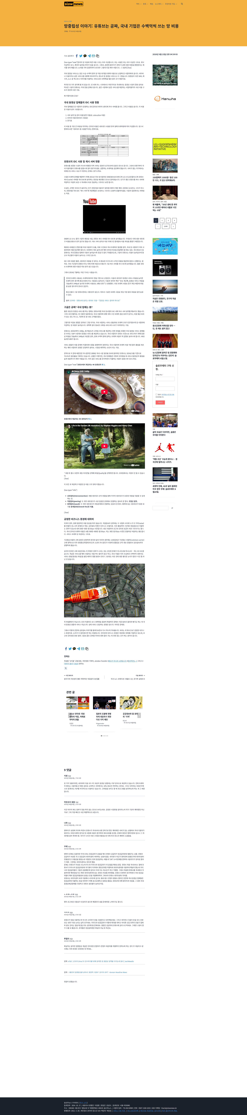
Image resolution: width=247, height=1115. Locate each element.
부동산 (154, 323)
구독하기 (160, 402)
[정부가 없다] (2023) (71, 663)
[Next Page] (173, 226)
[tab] (101, 735)
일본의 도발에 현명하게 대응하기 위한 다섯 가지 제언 (103, 716)
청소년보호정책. (133, 1111)
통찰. (154, 174)
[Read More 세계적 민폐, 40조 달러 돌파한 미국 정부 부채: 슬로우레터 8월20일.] (165, 474)
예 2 (89, 419)
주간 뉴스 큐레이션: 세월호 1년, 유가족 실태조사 (128, 677)
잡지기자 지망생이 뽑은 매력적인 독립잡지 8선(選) (81, 677)
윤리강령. (157, 1111)
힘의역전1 (131, 661)
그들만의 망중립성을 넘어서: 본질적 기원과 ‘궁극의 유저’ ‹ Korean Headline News (97, 972)
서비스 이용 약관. (119, 1111)
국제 (154, 429)
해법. (152, 4)
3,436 (165, 226)
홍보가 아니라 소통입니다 (117, 661)
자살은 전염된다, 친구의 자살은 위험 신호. (164, 300)
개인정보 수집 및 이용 (168, 394)
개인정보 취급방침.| (147, 1111)
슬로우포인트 (156, 296)
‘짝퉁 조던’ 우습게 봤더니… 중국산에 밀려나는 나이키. (165, 460)
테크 (71, 21)
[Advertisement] (165, 122)
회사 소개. (83, 1102)
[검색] (172, 508)
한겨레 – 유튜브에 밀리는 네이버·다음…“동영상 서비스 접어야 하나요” (95, 300)
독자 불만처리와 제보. (169, 1111)
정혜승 (66, 31)
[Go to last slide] (70, 715)
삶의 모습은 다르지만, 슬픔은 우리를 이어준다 (164, 433)
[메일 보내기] (93, 56)
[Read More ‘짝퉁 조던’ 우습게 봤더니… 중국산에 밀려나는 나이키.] (165, 447)
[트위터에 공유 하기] (81, 56)
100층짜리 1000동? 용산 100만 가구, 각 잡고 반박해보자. (165, 179)
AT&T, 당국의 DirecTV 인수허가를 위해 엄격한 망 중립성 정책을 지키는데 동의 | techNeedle (101, 961)
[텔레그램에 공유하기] (89, 56)
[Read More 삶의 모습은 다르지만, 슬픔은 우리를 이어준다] (165, 420)
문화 (154, 201)
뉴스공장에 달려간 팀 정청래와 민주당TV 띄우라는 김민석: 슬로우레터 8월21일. (165, 355)
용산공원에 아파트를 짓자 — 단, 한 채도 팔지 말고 (164, 327)
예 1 (103, 364)
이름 (157, 384)
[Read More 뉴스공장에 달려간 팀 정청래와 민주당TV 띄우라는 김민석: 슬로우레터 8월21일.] (165, 341)
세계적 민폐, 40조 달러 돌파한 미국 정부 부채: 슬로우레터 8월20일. (165, 489)
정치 (163, 350)
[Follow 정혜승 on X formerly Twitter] (65, 668)
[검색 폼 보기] (182, 4)
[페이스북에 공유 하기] (77, 56)
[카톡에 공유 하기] (85, 56)
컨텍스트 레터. (156, 350)
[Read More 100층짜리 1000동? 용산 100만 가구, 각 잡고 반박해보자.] (165, 166)
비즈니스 (66, 21)
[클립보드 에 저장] (98, 56)
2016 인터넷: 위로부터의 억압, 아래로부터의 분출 (77, 716)
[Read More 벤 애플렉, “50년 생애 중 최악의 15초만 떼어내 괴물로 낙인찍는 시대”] (165, 193)
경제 (157, 174)
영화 (162, 201)
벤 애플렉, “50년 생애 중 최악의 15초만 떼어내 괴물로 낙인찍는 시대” (165, 207)
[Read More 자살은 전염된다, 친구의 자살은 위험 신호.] (165, 287)
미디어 (158, 201)
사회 (162, 296)
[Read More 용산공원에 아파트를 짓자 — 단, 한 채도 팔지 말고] (165, 314)
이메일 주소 (159, 375)
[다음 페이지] (139, 715)
